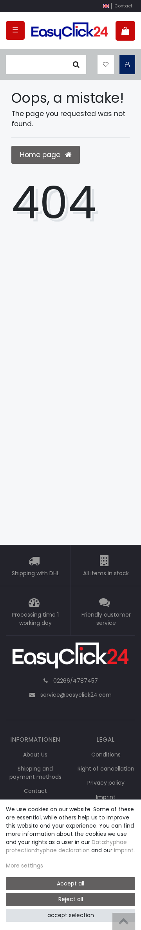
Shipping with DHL (35, 573)
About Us (35, 754)
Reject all (70, 899)
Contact (123, 6)
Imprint (106, 797)
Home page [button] (41, 154)
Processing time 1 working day (35, 619)
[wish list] (106, 64)
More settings (24, 865)
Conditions (106, 754)
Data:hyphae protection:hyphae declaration (66, 846)
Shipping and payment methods (35, 773)
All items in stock (106, 573)
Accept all (70, 883)
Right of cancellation (106, 769)
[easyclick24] (70, 657)
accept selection (70, 915)
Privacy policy (106, 783)
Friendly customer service (106, 619)
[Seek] (76, 64)
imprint (124, 850)
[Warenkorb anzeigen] (125, 31)
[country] (106, 6)
